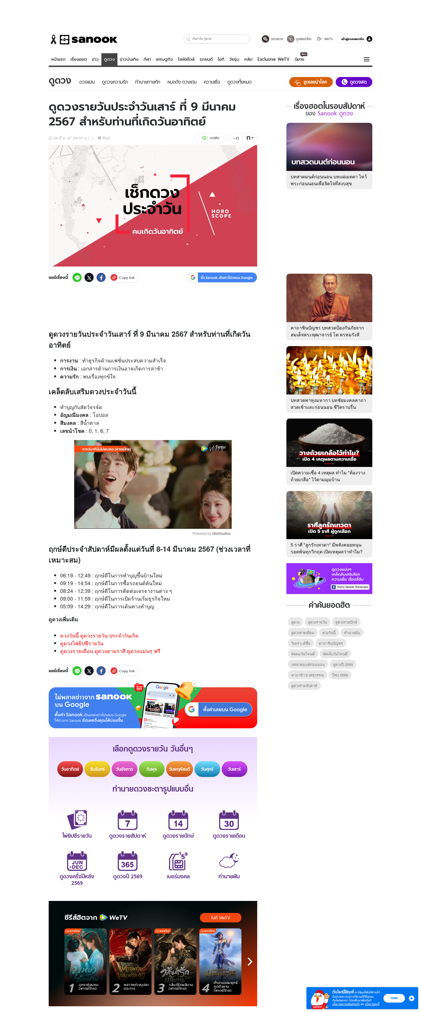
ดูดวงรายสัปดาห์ (304, 685)
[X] (89, 277)
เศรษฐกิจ (164, 59)
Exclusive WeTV (273, 59)
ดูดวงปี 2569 (343, 664)
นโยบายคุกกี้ (372, 1004)
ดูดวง (109, 59)
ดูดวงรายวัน (317, 622)
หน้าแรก (58, 59)
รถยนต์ (206, 59)
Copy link (127, 277)
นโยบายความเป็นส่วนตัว (346, 1004)
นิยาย (299, 59)
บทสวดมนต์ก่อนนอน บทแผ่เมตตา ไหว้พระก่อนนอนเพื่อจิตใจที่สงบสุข (329, 180)
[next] (250, 961)
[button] (188, 39)
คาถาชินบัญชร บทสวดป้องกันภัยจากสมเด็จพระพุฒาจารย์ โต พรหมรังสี (327, 331)
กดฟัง (214, 137)
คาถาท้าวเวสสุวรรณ (307, 675)
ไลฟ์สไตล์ (186, 59)
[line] (77, 277)
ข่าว (95, 59)
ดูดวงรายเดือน (302, 632)
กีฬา (147, 59)
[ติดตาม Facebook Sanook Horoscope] (329, 578)
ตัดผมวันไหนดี (303, 653)
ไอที (221, 59)
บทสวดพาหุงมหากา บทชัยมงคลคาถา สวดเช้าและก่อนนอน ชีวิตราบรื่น (328, 403)
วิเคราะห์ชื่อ (300, 643)
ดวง (59, 334)
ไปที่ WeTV (220, 918)
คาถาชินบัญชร (331, 643)
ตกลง (394, 998)
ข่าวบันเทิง (129, 59)
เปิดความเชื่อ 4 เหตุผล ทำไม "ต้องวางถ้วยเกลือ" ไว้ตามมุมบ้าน (328, 476)
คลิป (248, 59)
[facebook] (101, 277)
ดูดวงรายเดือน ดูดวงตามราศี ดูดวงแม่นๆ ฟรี (110, 650)
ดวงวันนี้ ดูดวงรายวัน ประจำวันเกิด (99, 635)
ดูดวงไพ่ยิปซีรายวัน (81, 643)
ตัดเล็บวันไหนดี (335, 653)
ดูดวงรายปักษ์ (346, 622)
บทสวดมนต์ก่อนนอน (308, 664)
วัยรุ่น (234, 59)
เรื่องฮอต (78, 59)
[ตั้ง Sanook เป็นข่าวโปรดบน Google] (153, 705)
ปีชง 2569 (340, 675)
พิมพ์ (106, 138)
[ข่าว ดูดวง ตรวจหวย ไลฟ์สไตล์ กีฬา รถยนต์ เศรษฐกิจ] (83, 39)
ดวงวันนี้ (329, 632)
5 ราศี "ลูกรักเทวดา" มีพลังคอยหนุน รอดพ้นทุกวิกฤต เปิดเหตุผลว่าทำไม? (327, 548)
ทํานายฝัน (352, 632)
